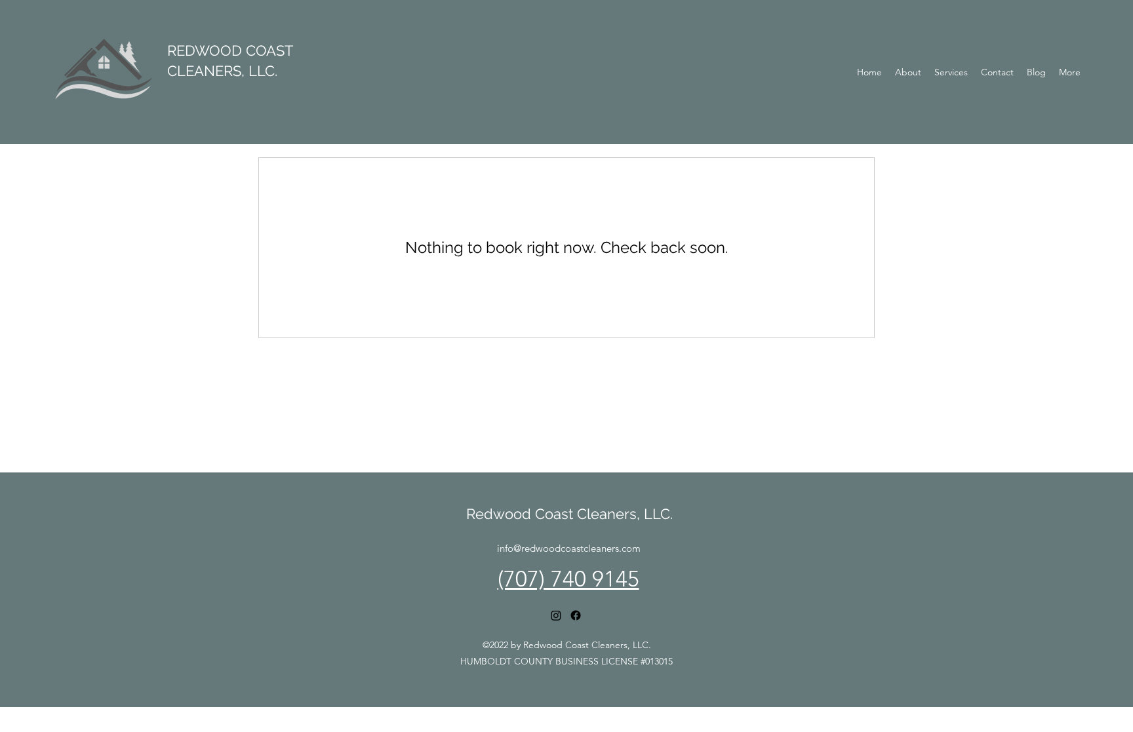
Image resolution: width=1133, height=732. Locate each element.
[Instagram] (556, 615)
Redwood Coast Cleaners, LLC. (569, 513)
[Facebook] (575, 615)
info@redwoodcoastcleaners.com (569, 548)
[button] (951, 72)
